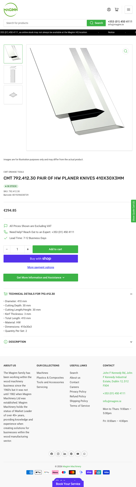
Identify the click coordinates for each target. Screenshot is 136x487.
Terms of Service (80, 405)
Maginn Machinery (72, 466)
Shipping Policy (79, 401)
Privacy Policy (78, 391)
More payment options (40, 267)
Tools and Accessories (50, 382)
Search (99, 23)
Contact (74, 382)
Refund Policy (78, 396)
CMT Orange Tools (14, 172)
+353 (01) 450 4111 (114, 393)
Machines (42, 372)
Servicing (42, 387)
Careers (74, 387)
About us (75, 377)
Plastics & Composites (50, 377)
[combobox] (55, 23)
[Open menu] (128, 9)
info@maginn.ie (112, 401)
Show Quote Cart (133, 211)
